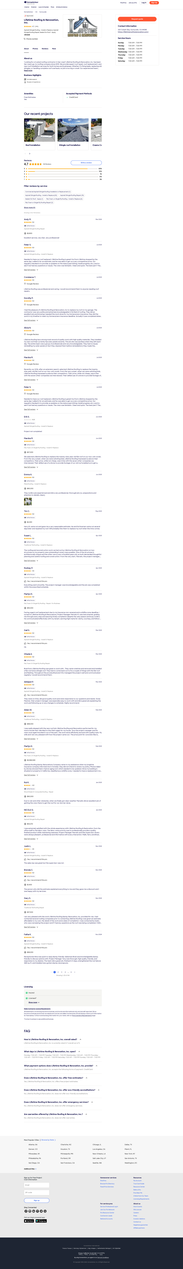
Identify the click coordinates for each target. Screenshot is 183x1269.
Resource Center (139, 1187)
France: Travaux (67, 1248)
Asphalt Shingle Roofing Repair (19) (72, 195)
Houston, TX (65, 1149)
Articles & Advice (61, 7)
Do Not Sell (93, 1253)
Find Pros (103, 1180)
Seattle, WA (97, 1163)
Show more (33, 1002)
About (26, 49)
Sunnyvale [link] (42, 12)
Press (135, 1216)
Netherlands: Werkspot (104, 1248)
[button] (39, 134)
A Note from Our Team (140, 1196)
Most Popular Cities (31, 1140)
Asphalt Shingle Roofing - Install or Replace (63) (41, 195)
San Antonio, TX (131, 1158)
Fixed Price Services (107, 1187)
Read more (28, 71)
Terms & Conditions (103, 1257)
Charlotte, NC (66, 1145)
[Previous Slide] (25, 153)
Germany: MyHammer (80, 1248)
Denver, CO (33, 1149)
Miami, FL (128, 1149)
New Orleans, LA (99, 1154)
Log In (144, 3)
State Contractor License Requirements (37, 1009)
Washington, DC (131, 1163)
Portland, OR (66, 1158)
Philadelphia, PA (35, 1158)
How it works (137, 1206)
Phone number (32, 39)
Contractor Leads (106, 1216)
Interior (26, 7)
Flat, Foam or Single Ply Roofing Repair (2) (39, 202)
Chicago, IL (97, 1145)
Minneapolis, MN (67, 1154)
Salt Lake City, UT (99, 1158)
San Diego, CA (34, 1163)
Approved (29, 16)
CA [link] (36, 12)
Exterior (34, 7)
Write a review (86, 163)
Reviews (45, 49)
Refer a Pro (137, 1190)
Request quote (137, 19)
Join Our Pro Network (107, 1210)
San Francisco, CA (68, 1163)
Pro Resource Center (107, 1213)
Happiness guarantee (140, 1225)
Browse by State (47, 1140)
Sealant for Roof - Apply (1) (34, 199)
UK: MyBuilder (117, 1248)
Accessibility (101, 1253)
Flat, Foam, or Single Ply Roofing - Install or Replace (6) (64, 199)
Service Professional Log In (109, 1206)
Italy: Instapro (92, 1248)
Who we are (137, 1210)
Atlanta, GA (33, 1145)
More (52, 7)
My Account (137, 1180)
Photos (35, 49)
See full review (29, 270)
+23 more (27, 34)
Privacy (80, 1253)
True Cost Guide (138, 1184)
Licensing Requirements (141, 1199)
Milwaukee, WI (34, 1154)
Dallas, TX (128, 1145)
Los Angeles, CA (99, 1149)
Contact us (137, 1222)
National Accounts (106, 1219)
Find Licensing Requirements (81, 1015)
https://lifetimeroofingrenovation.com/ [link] (133, 32)
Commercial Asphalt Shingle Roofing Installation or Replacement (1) (48, 192)
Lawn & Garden (44, 7)
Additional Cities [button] (29, 1169)
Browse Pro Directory (107, 1184)
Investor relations (139, 1219)
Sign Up (154, 3)
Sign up (37, 1200)
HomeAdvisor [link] (28, 12)
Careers (136, 1213)
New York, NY (130, 1154)
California (86, 1253)
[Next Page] (75, 972)
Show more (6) (29, 208)
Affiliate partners (139, 1228)
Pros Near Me (137, 1193)
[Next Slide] (30, 153)
